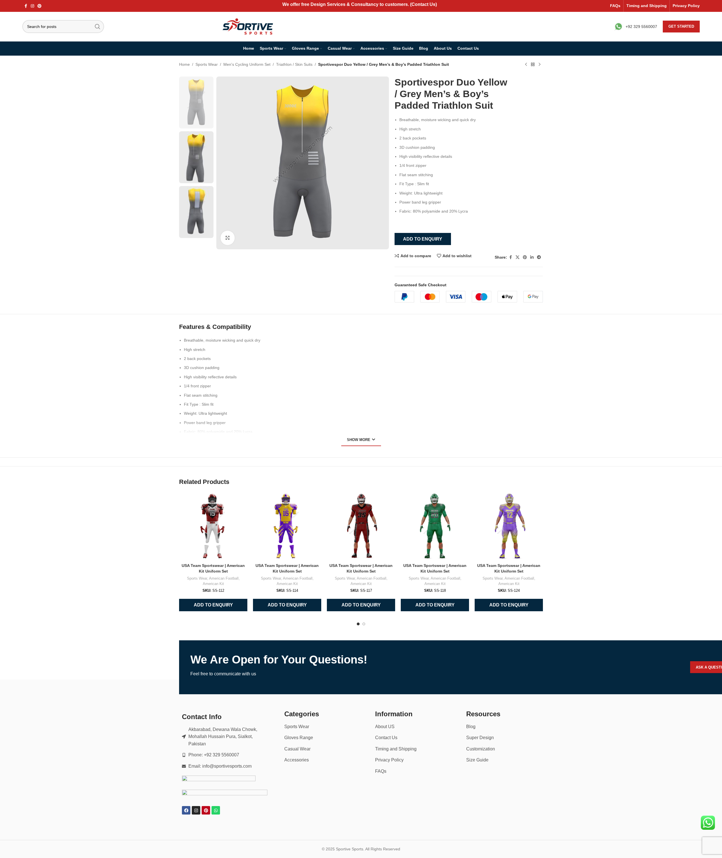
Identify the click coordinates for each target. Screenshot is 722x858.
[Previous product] (526, 64)
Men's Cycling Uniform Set (246, 64)
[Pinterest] (206, 810)
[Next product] (539, 64)
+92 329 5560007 (641, 26)
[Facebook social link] (25, 6)
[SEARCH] (97, 26)
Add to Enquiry (422, 239)
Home (184, 64)
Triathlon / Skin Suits (294, 64)
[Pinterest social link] (39, 6)
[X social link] (517, 257)
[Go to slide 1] (358, 624)
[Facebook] (186, 810)
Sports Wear (206, 64)
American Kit (213, 584)
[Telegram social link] (539, 257)
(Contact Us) (423, 4)
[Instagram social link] (32, 6)
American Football (224, 578)
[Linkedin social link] (532, 257)
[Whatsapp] (216, 810)
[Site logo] (248, 26)
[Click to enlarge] (228, 238)
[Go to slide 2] (363, 624)
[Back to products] (532, 64)
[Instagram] (196, 810)
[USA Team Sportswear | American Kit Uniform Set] (213, 526)
